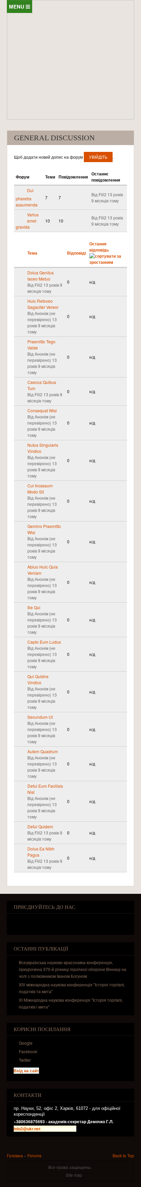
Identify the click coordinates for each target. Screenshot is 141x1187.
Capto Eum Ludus (44, 642)
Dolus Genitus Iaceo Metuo (40, 276)
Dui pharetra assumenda (27, 197)
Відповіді (76, 253)
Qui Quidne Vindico (38, 679)
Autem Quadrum (42, 751)
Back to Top (123, 1155)
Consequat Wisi (42, 410)
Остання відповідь (99, 247)
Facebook (18, 921)
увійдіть (98, 157)
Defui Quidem (40, 826)
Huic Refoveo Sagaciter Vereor (43, 304)
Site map (74, 1175)
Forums (34, 1155)
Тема (32, 253)
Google (38, 921)
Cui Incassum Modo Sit (40, 489)
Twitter (28, 921)
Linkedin (49, 921)
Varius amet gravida (27, 221)
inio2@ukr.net (27, 1129)
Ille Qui (33, 607)
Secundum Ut (40, 717)
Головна (15, 1155)
